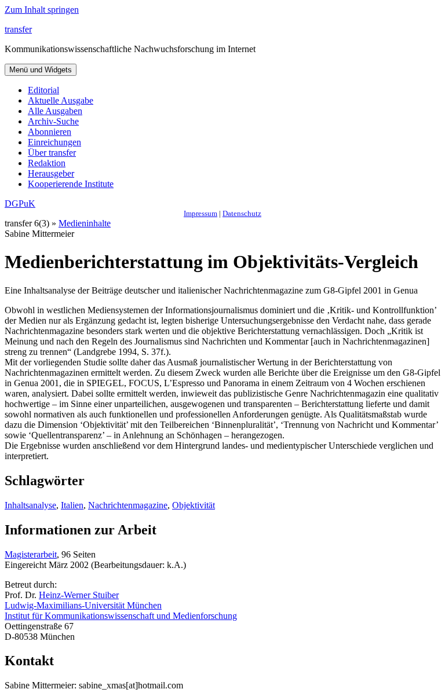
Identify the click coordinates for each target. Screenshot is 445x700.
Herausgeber (51, 173)
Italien (72, 505)
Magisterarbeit (31, 554)
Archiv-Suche (53, 121)
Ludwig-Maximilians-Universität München (83, 605)
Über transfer (52, 152)
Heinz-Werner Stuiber (79, 595)
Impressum (200, 213)
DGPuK (20, 203)
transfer (18, 29)
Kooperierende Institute (71, 184)
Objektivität (193, 505)
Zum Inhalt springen (42, 9)
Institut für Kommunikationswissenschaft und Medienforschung (121, 616)
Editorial (43, 90)
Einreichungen (54, 142)
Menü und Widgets (40, 69)
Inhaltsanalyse (30, 505)
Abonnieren (49, 132)
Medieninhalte (85, 223)
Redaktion (46, 163)
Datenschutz (241, 213)
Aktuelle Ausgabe (60, 100)
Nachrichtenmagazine (127, 505)
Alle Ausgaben (55, 111)
